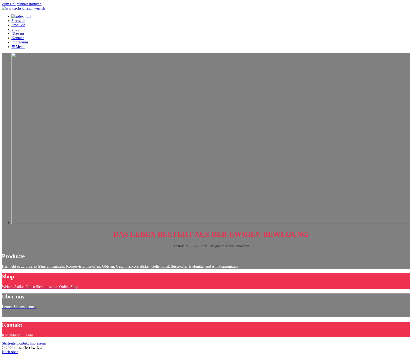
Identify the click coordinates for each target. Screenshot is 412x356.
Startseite (18, 21)
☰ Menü (18, 47)
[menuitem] (210, 21)
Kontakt (17, 38)
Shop (15, 29)
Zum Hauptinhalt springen (21, 4)
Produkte (18, 25)
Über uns (18, 34)
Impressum (19, 42)
